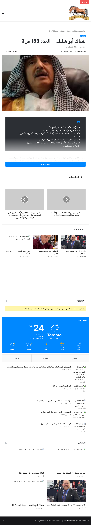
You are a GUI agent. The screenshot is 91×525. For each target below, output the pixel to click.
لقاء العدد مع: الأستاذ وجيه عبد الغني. (48, 252)
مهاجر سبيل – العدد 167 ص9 (71, 472)
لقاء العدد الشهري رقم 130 (61, 386)
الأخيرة (45, 358)
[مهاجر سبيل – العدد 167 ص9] (66, 459)
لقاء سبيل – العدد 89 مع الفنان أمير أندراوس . (55, 412)
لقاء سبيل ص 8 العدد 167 (31, 472)
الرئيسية (81, 31)
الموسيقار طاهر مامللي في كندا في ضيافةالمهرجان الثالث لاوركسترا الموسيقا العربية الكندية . (39, 367)
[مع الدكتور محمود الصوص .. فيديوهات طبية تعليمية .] (79, 404)
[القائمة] (3, 13)
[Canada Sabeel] (79, 12)
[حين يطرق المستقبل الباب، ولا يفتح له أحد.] (17, 242)
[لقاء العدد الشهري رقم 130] (79, 391)
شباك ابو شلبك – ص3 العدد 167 (28, 505)
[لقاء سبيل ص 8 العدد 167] (24, 459)
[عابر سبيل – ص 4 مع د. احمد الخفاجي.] (73, 242)
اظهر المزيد (46, 164)
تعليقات (16, 358)
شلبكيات (74, 31)
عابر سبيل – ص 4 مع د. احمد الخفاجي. (76, 252)
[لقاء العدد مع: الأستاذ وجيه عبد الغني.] (45, 242)
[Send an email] (75, 51)
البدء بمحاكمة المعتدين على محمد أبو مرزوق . (55, 424)
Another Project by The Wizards (75, 521)
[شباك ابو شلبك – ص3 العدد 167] (24, 491)
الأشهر (74, 358)
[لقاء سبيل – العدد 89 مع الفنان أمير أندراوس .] (79, 416)
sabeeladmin (81, 51)
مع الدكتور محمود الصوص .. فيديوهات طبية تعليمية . (53, 400)
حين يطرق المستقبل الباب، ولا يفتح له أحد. (18, 252)
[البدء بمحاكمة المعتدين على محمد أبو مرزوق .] (79, 428)
